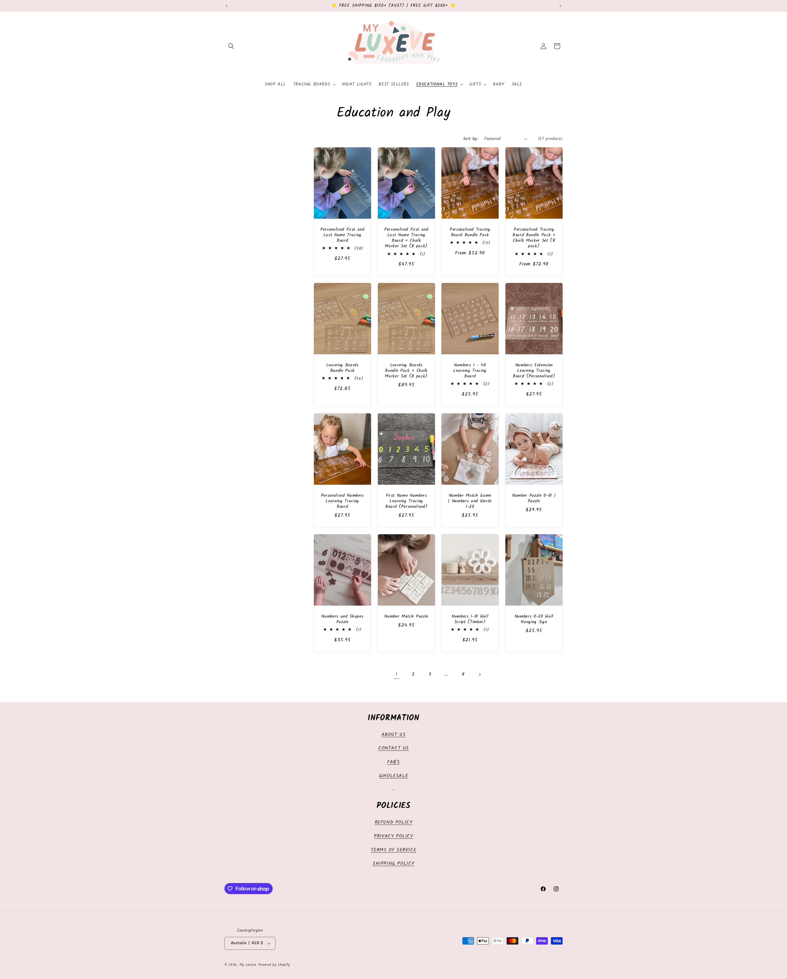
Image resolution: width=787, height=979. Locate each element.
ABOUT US (394, 734)
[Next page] (479, 674)
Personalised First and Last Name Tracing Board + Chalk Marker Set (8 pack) (406, 238)
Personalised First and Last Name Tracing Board (342, 235)
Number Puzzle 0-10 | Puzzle (534, 498)
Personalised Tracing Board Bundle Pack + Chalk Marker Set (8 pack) (533, 238)
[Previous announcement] (226, 6)
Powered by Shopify (274, 965)
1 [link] (396, 674)
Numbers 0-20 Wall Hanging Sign (533, 619)
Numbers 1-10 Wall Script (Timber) (470, 619)
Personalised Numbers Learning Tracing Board (342, 501)
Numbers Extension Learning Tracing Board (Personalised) (534, 371)
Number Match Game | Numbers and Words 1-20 (470, 501)
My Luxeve (247, 965)
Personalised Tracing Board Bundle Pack (470, 232)
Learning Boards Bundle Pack (342, 368)
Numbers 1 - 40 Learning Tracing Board (470, 371)
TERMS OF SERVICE (394, 850)
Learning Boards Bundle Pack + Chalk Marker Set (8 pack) (406, 371)
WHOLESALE (393, 776)
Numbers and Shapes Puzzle (342, 619)
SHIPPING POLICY (393, 863)
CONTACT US (393, 748)
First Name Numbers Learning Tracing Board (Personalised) (406, 501)
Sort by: (470, 138)
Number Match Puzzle (406, 616)
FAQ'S (393, 762)
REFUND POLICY (394, 822)
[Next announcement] (560, 6)
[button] (231, 46)
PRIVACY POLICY (393, 836)
